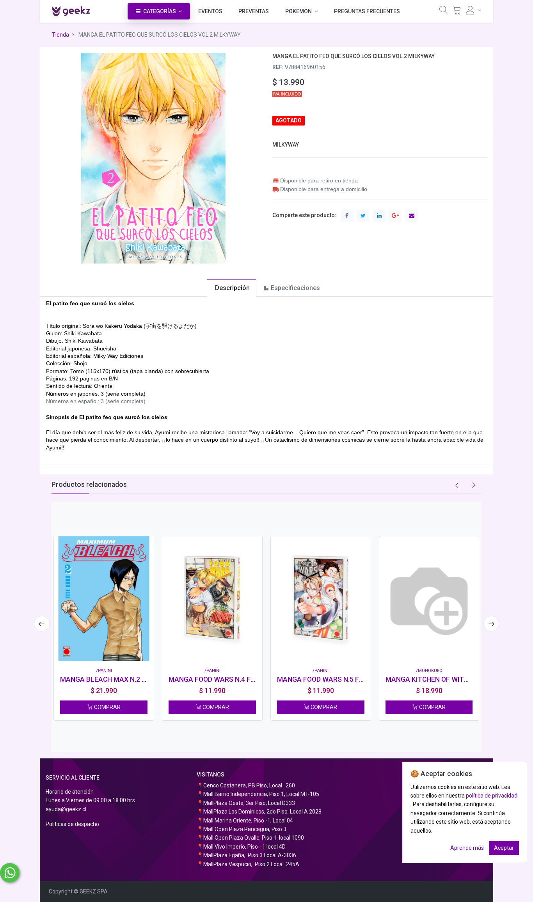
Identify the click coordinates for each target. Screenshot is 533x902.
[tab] (231, 288)
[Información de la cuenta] (473, 10)
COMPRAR (107, 707)
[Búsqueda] (443, 12)
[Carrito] (457, 12)
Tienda (60, 35)
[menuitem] (210, 11)
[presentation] (42, 623)
